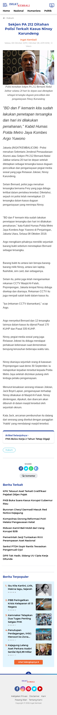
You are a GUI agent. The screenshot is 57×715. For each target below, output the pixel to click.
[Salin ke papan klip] (36, 468)
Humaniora (34, 10)
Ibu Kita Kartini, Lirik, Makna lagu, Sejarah (20, 587)
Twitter (36, 692)
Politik (48, 10)
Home (6, 10)
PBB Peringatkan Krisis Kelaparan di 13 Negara (20, 603)
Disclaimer (34, 696)
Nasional (19, 10)
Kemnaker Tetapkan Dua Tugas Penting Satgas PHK (20, 618)
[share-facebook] (21, 468)
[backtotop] (28, 674)
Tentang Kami (35, 700)
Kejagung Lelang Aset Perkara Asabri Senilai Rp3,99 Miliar (20, 648)
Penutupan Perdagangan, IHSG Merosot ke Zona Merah (20, 633)
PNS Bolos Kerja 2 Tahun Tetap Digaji (27, 438)
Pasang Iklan (21, 700)
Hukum (9, 450)
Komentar (30, 476)
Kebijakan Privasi (19, 696)
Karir (43, 696)
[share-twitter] (26, 468)
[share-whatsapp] (31, 468)
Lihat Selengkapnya (28, 662)
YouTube (42, 692)
